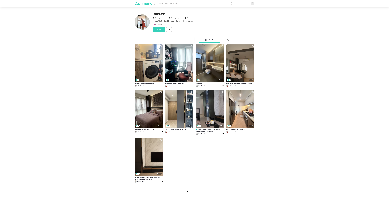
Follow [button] (159, 29)
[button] (193, 3)
